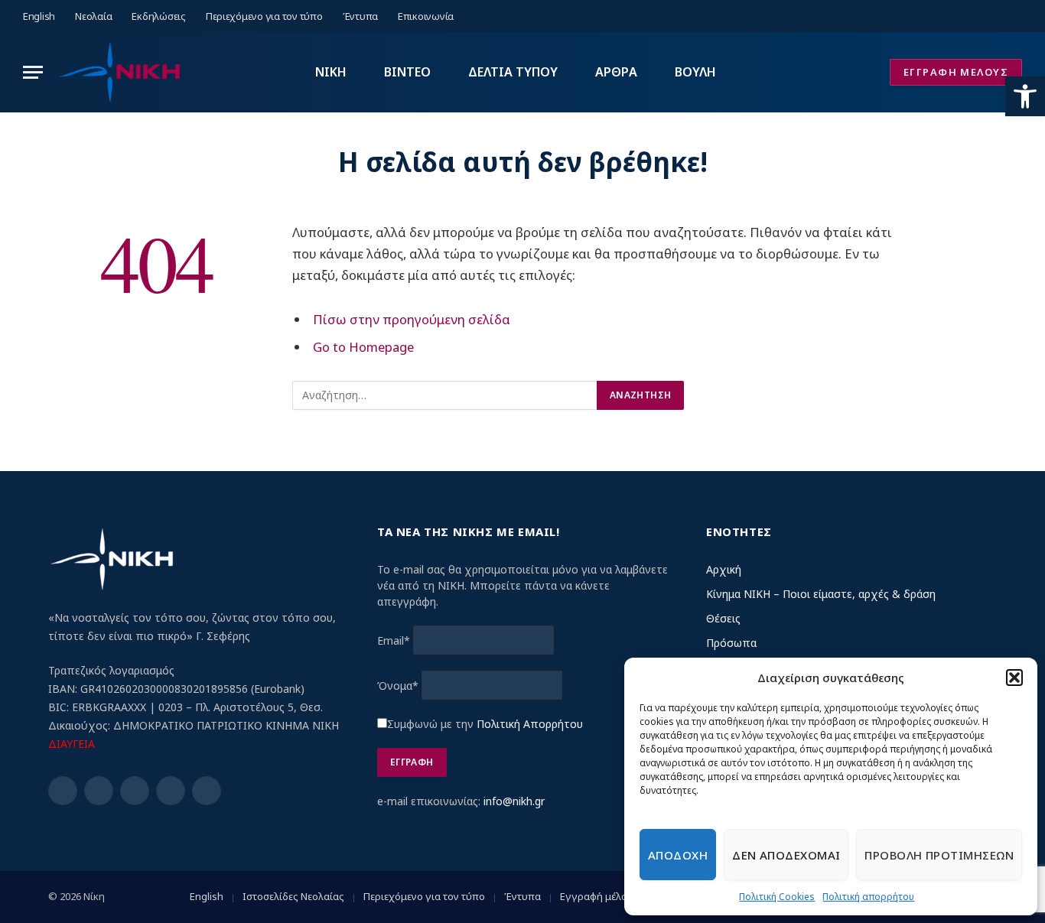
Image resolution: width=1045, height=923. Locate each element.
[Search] (1016, 16)
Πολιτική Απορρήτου (530, 724)
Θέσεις (723, 618)
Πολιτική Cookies (777, 896)
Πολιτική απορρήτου (868, 896)
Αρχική (723, 569)
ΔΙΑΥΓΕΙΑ (71, 743)
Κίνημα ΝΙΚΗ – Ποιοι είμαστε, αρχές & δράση (821, 594)
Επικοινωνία (426, 16)
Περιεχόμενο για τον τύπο (264, 16)
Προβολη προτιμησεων (939, 855)
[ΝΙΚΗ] (118, 72)
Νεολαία (93, 16)
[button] (1025, 96)
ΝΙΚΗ (331, 71)
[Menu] (33, 72)
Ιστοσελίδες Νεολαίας (293, 896)
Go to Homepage (363, 347)
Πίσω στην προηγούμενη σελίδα (411, 319)
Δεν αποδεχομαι (786, 855)
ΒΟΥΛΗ (695, 71)
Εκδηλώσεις (158, 16)
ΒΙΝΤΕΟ (407, 71)
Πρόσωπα (731, 642)
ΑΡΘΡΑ (616, 71)
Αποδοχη (678, 855)
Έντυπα (360, 16)
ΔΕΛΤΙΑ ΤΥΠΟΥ (513, 71)
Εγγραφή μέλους (599, 896)
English (39, 16)
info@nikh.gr (514, 801)
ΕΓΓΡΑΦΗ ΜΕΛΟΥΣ (955, 72)
